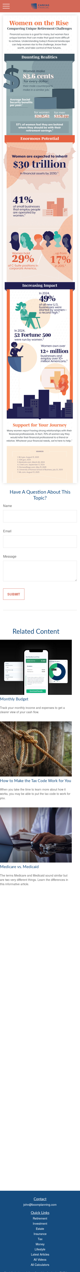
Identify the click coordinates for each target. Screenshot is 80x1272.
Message (9, 556)
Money (40, 1244)
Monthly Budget (14, 699)
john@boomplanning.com (40, 1204)
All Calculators (40, 1265)
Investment (40, 1223)
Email (7, 531)
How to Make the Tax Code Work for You (35, 781)
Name (7, 505)
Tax (40, 1239)
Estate (40, 1229)
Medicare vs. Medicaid (19, 867)
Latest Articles (40, 1254)
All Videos (40, 1259)
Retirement (40, 1218)
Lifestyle (40, 1249)
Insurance (40, 1234)
